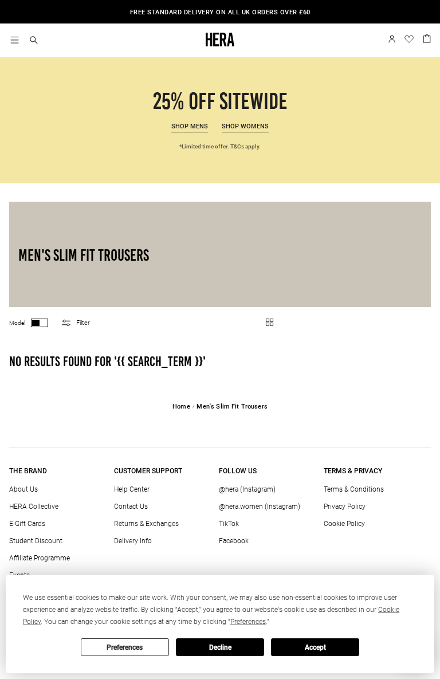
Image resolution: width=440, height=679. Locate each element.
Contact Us (131, 507)
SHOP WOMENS (245, 126)
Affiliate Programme (39, 558)
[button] (33, 41)
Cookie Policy (344, 524)
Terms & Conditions (354, 489)
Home (181, 406)
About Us (23, 489)
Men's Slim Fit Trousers (232, 406)
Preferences (125, 647)
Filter (83, 323)
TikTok (229, 524)
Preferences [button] (248, 622)
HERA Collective (33, 507)
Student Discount (35, 541)
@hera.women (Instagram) (259, 507)
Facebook (234, 541)
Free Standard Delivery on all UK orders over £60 (220, 12)
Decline (220, 647)
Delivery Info (133, 541)
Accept (315, 647)
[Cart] (427, 38)
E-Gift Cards (27, 524)
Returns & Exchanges (146, 524)
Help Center (132, 489)
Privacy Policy (345, 507)
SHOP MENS (189, 126)
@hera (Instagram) (247, 489)
